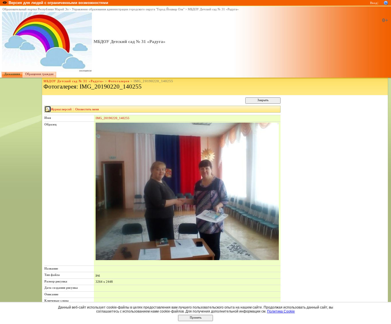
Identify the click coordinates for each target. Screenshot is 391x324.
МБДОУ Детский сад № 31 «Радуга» (213, 9)
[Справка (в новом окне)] (386, 2)
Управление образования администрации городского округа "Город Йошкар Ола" (128, 9)
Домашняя (12, 74)
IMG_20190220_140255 (112, 118)
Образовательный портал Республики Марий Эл (35, 9)
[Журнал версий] (48, 109)
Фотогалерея (118, 81)
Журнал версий (61, 109)
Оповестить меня (87, 109)
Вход (373, 3)
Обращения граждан (39, 74)
